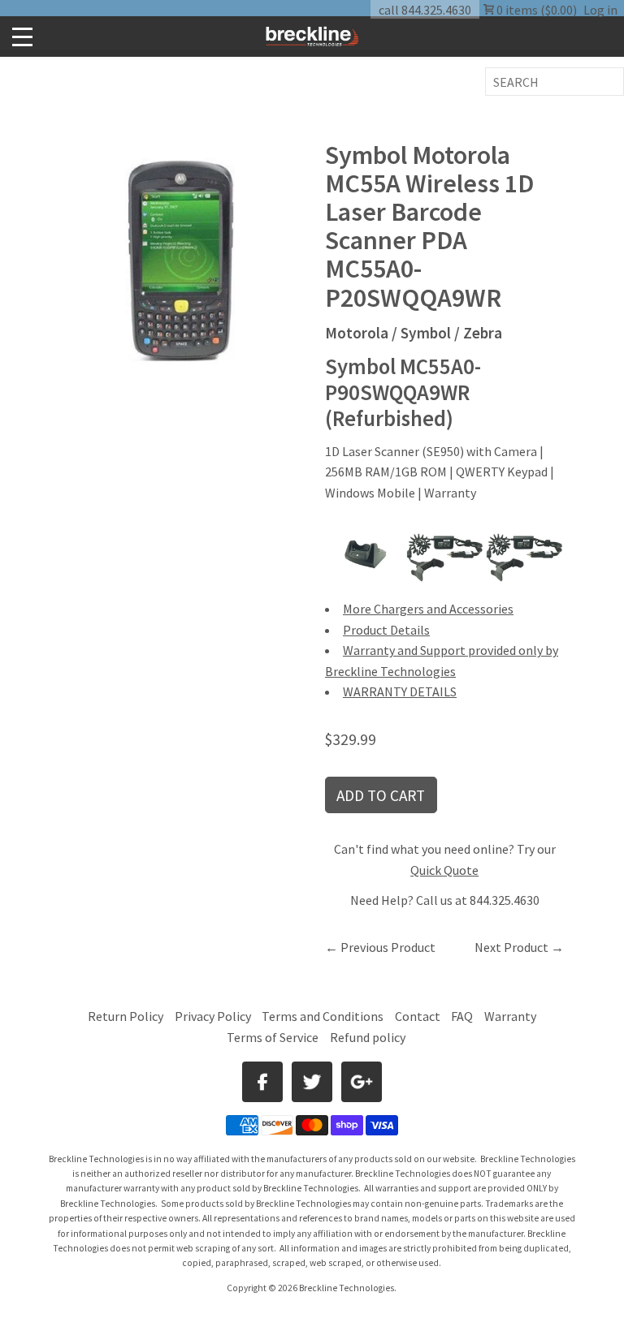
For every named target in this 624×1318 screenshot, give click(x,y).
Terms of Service (272, 1037)
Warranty (510, 1016)
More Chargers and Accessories (428, 609)
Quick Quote (444, 870)
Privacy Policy (213, 1016)
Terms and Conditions (324, 1016)
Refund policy (367, 1037)
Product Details (386, 630)
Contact (417, 1016)
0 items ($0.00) (535, 10)
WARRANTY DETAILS (400, 691)
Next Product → (519, 947)
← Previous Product (380, 947)
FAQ (462, 1016)
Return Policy (125, 1016)
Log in (600, 10)
